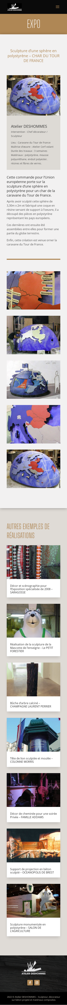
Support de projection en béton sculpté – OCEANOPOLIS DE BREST (32, 870)
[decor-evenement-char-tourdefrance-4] (33, 353)
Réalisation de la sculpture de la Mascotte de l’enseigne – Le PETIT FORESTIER (31, 647)
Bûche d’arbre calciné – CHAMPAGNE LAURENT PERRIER (30, 704)
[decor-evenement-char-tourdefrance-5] (33, 308)
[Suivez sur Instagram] (37, 982)
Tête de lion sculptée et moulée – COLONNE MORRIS (31, 760)
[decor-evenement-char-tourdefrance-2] (33, 442)
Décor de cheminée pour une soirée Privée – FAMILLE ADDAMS (33, 815)
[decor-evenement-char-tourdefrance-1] (33, 487)
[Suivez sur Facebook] (30, 982)
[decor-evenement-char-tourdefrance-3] (33, 398)
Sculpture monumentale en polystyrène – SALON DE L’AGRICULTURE (28, 928)
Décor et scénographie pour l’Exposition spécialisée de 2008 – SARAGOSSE (31, 589)
